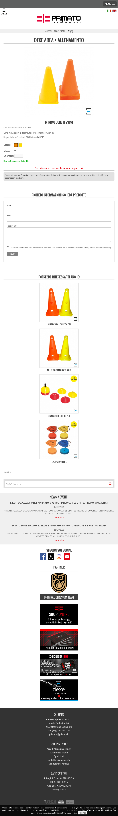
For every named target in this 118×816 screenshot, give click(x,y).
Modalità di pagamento (59, 760)
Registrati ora (11, 175)
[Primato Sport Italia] (59, 18)
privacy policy (70, 813)
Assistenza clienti (59, 752)
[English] (114, 10)
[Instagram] (59, 556)
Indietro (7, 471)
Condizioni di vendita (59, 763)
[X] (51, 556)
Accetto (82, 813)
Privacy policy (59, 789)
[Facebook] (43, 556)
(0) (71, 31)
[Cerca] (110, 484)
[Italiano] (109, 10)
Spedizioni (59, 756)
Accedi (48, 31)
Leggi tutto (59, 517)
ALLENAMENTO (71, 39)
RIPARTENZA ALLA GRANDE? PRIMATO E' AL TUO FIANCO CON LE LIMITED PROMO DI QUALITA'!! (59, 502)
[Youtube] (67, 556)
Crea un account (63, 748)
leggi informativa (103, 247)
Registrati (59, 31)
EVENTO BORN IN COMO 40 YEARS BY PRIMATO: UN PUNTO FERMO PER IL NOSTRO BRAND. (59, 525)
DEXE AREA (44, 39)
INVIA (12, 254)
